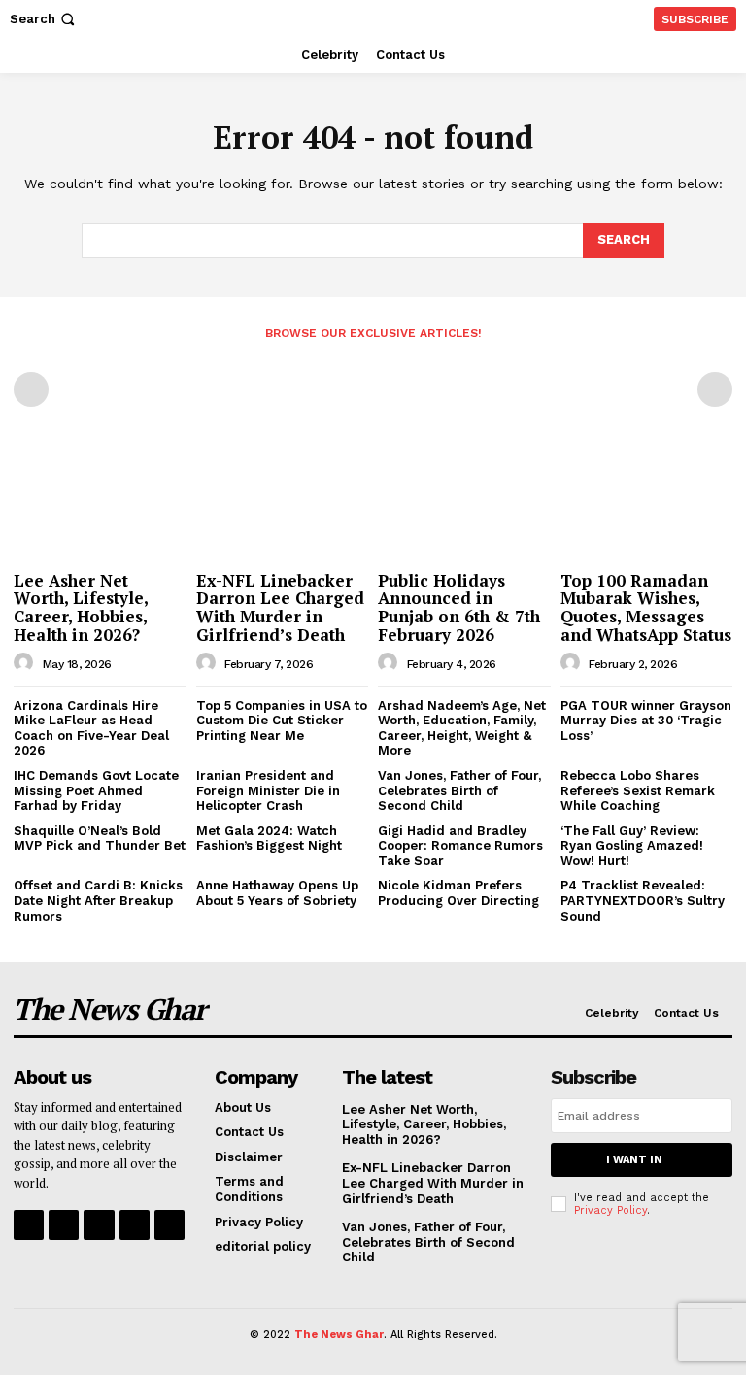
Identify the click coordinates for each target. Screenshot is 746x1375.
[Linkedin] (99, 1225)
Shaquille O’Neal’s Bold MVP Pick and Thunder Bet (100, 838)
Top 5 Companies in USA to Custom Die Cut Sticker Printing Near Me (281, 720)
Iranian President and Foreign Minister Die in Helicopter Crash (268, 790)
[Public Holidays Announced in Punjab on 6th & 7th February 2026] (464, 500)
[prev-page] (31, 389)
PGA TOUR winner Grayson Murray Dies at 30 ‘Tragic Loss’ (645, 720)
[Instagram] (64, 1225)
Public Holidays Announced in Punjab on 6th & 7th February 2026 (459, 607)
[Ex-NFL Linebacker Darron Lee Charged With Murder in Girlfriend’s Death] (282, 500)
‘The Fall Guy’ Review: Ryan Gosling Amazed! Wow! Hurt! (631, 845)
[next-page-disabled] (714, 389)
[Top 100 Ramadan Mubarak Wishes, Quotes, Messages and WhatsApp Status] (646, 500)
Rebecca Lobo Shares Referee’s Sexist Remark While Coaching (637, 790)
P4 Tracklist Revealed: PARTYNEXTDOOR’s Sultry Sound (642, 900)
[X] (134, 1225)
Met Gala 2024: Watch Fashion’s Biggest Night (269, 838)
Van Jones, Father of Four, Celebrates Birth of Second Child (459, 790)
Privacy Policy (610, 1210)
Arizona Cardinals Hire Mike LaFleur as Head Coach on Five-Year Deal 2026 (91, 728)
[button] (44, 19)
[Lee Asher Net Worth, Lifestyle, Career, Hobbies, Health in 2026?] (100, 500)
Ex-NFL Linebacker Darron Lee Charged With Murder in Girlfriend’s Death (280, 607)
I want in (634, 1160)
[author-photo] (26, 663)
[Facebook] (29, 1225)
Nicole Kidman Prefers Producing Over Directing (458, 893)
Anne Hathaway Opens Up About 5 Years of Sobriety (277, 893)
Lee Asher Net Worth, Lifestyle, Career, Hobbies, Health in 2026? (81, 607)
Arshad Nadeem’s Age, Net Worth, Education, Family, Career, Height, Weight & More (462, 728)
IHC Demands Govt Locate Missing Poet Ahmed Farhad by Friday (96, 790)
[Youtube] (169, 1225)
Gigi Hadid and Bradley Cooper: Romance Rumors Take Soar (460, 845)
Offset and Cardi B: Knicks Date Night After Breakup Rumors (98, 900)
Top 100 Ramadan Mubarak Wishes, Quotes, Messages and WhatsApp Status (645, 607)
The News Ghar (339, 1334)
